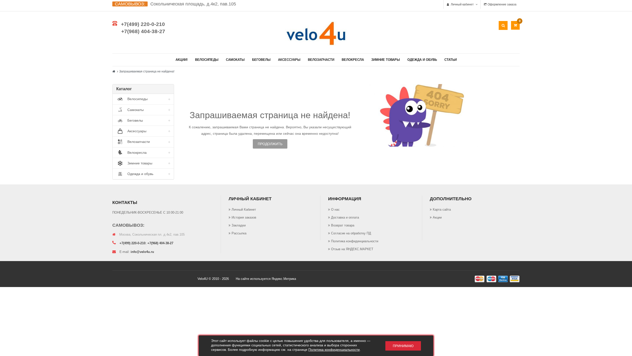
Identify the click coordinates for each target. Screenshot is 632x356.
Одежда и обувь (422, 60)
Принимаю (403, 346)
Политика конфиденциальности (354, 241)
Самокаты (235, 60)
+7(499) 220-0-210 (143, 24)
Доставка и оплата (345, 217)
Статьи (450, 60)
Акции (437, 217)
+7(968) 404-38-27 (143, 31)
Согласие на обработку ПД (351, 233)
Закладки (239, 225)
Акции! (182, 60)
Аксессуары (289, 60)
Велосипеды (206, 60)
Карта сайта (442, 209)
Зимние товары (385, 60)
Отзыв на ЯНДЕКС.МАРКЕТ (352, 249)
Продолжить (270, 144)
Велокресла (353, 60)
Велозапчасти (321, 60)
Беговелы (261, 60)
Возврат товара (342, 225)
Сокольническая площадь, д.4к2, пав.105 (193, 3)
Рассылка (239, 233)
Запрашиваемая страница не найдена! (146, 71)
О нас (335, 209)
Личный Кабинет (244, 209)
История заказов (244, 217)
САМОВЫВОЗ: (130, 3)
